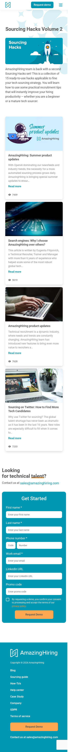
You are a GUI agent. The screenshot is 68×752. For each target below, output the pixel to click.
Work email (14, 553)
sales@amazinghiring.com (39, 483)
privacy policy (19, 606)
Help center (17, 690)
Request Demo (34, 614)
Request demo (42, 4)
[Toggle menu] (61, 5)
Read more (14, 186)
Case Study (17, 696)
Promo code (14, 584)
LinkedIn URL (14, 569)
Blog (13, 670)
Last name (14, 523)
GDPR (13, 709)
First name (14, 507)
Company (15, 703)
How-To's (15, 683)
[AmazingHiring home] (8, 5)
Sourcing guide (19, 676)
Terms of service (20, 716)
